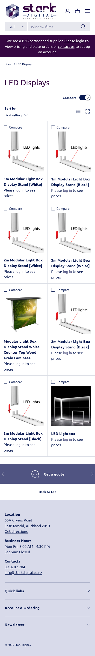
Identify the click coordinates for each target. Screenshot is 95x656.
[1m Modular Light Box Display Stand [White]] (24, 151)
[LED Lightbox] (71, 406)
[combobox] (47, 26)
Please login (74, 40)
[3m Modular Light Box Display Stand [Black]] (24, 406)
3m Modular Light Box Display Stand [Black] (23, 436)
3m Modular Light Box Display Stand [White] (70, 263)
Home (8, 64)
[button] (77, 11)
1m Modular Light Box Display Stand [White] (23, 181)
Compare (70, 98)
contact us (66, 46)
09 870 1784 (15, 566)
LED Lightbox (63, 433)
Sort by (10, 108)
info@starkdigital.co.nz (23, 572)
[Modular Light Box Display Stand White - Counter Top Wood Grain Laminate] (24, 314)
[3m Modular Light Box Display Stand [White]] (71, 233)
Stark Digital (22, 645)
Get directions (16, 531)
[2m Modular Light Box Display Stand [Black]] (71, 314)
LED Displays (24, 64)
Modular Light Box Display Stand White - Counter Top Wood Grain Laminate (23, 349)
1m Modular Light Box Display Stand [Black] (70, 182)
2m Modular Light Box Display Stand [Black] (70, 344)
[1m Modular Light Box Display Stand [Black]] (71, 152)
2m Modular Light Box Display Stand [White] (23, 263)
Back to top (47, 492)
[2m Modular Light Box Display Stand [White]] (24, 233)
